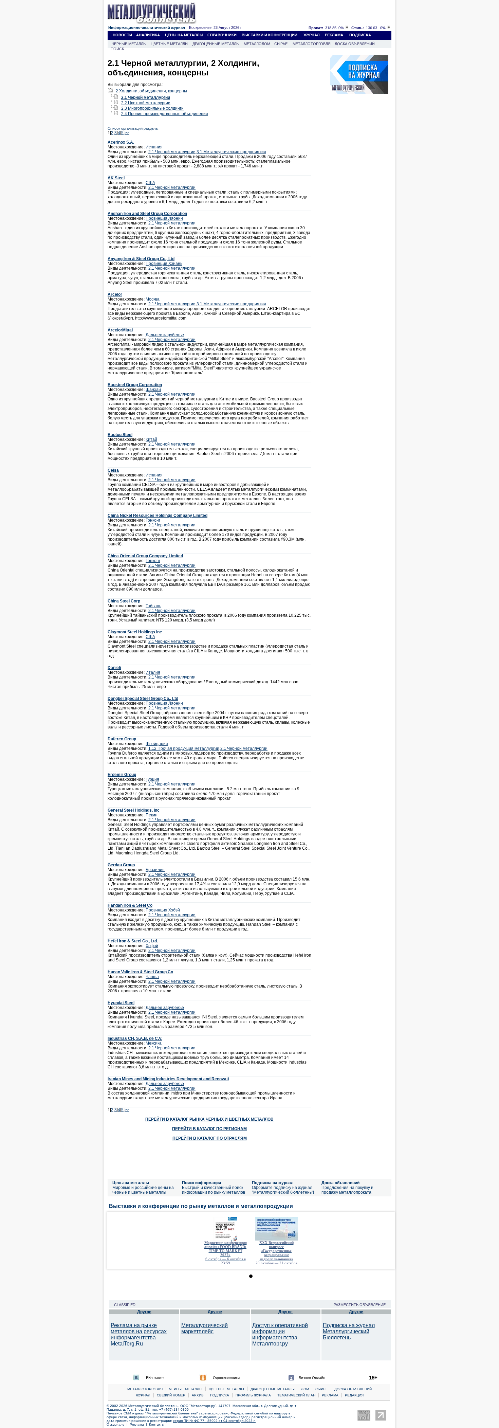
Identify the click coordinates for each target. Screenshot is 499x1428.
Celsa (113, 470)
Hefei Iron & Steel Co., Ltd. (133, 941)
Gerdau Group (121, 865)
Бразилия (155, 869)
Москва (153, 299)
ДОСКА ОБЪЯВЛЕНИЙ (355, 44)
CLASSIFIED (122, 1305)
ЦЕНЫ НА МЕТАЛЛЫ (184, 35)
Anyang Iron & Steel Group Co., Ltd (141, 258)
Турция (152, 779)
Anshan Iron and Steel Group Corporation (147, 213)
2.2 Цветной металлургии (145, 103)
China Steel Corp (124, 601)
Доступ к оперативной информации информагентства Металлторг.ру (280, 1334)
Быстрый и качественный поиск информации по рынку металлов (213, 1190)
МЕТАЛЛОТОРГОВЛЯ (312, 44)
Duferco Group (122, 739)
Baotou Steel (120, 434)
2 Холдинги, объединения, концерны (151, 91)
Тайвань (153, 605)
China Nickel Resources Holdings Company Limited (157, 515)
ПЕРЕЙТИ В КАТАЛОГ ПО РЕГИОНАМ (209, 1128)
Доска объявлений (340, 1182)
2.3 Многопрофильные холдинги (152, 108)
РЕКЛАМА (334, 35)
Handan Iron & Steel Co (130, 905)
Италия (153, 672)
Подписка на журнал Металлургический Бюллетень (349, 1331)
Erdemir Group (122, 774)
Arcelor (115, 294)
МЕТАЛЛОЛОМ (257, 44)
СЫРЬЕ (281, 44)
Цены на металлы (130, 1182)
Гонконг (153, 520)
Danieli (114, 667)
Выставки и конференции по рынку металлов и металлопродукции (201, 1206)
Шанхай (153, 389)
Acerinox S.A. (121, 142)
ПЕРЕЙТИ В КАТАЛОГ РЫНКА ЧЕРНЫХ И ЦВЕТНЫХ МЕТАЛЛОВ (209, 1119)
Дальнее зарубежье (165, 334)
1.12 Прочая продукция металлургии (183, 748)
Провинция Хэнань (164, 263)
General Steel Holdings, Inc (134, 810)
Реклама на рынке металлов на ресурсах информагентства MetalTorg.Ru (139, 1334)
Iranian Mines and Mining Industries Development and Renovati (168, 1079)
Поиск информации (201, 1182)
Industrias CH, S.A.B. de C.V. (135, 1038)
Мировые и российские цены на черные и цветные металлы (143, 1190)
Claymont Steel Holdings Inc (135, 632)
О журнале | (118, 1424)
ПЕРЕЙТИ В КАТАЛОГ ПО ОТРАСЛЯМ (209, 1138)
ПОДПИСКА (360, 35)
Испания (154, 147)
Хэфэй (152, 945)
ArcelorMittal (120, 330)
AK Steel (116, 178)
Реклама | (139, 1424)
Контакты (156, 1424)
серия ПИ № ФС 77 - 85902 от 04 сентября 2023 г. (214, 1421)
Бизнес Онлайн (312, 1378)
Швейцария (157, 743)
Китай (151, 439)
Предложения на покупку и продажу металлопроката (347, 1190)
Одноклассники (226, 1378)
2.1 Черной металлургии (145, 97)
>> (127, 132)
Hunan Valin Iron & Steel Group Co (140, 972)
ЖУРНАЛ (311, 35)
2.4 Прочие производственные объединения (164, 113)
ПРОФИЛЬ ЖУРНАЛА (253, 1395)
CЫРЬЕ (321, 1389)
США (150, 182)
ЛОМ (305, 1389)
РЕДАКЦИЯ (354, 1395)
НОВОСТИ (122, 35)
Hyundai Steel (121, 1002)
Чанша (152, 976)
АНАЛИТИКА (148, 35)
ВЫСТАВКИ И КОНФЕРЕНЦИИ (269, 35)
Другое (144, 1311)
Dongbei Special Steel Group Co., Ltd (143, 698)
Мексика (154, 1043)
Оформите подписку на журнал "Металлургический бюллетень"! (283, 1190)
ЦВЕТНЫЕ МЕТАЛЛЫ (169, 44)
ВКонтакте (155, 1378)
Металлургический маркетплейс (204, 1328)
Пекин (152, 815)
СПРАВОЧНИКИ (222, 35)
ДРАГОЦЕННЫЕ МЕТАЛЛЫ (216, 44)
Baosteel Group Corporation (135, 384)
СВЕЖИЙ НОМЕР (171, 1395)
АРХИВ (198, 1395)
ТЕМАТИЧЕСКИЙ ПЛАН (296, 1395)
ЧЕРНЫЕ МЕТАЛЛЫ (129, 44)
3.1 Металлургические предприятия (231, 151)
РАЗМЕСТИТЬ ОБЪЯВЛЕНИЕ (362, 1305)
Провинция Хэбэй (163, 910)
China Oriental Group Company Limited (145, 556)
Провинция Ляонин (164, 218)
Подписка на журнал (273, 1182)
